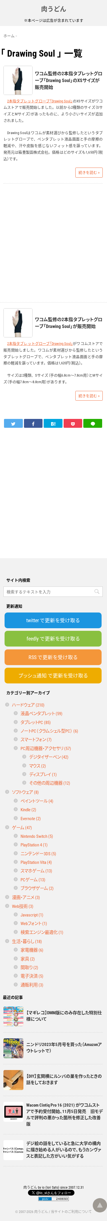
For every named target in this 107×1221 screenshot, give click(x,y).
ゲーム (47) (22, 827)
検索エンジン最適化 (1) (42, 932)
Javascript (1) (32, 914)
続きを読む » (89, 172)
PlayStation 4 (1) (34, 844)
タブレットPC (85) (36, 722)
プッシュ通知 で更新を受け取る (53, 675)
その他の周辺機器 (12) (49, 782)
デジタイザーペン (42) (48, 756)
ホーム (9, 35)
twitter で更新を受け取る (53, 620)
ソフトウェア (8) (25, 792)
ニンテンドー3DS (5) (38, 853)
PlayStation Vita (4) (36, 862)
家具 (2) (28, 958)
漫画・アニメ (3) (26, 897)
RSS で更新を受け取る (53, 657)
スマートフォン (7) (36, 739)
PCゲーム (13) (33, 879)
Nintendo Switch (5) (37, 836)
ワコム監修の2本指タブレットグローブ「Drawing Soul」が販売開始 (68, 322)
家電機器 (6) (32, 949)
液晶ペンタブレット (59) (41, 713)
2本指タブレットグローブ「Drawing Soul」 (40, 101)
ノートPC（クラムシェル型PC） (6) (49, 730)
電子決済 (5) (32, 976)
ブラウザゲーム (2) (37, 888)
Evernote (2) (31, 818)
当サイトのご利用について (71, 1211)
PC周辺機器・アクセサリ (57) (46, 748)
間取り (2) (29, 967)
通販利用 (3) (32, 984)
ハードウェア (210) (28, 704)
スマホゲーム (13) (36, 870)
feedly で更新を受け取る (53, 638)
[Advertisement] (53, 243)
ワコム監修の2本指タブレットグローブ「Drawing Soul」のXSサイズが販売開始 (68, 80)
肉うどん (53, 8)
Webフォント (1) (34, 923)
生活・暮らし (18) (27, 941)
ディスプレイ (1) (43, 774)
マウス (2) (37, 765)
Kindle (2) (28, 809)
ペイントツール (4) (37, 801)
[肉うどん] (53, 423)
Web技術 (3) (22, 906)
